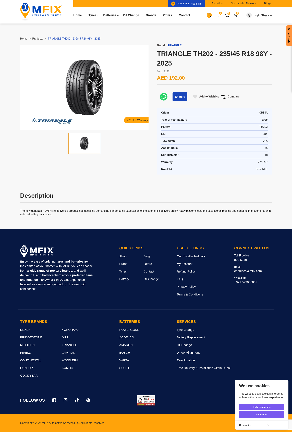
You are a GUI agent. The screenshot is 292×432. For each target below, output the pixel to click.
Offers (148, 264)
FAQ (180, 279)
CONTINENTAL (30, 360)
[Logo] (41, 12)
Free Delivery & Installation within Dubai (203, 368)
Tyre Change (185, 329)
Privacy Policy (186, 286)
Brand (123, 264)
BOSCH (124, 352)
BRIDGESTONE (31, 337)
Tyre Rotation (186, 360)
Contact (149, 271)
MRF (65, 337)
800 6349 (240, 260)
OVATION (68, 352)
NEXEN (25, 329)
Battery (124, 279)
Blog (147, 256)
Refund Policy (186, 271)
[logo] (37, 252)
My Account (184, 264)
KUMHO (67, 368)
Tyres (123, 271)
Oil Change (151, 279)
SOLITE (124, 368)
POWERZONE (129, 329)
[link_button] (209, 15)
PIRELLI (25, 352)
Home (23, 38)
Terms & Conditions (190, 294)
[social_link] (54, 400)
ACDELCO (126, 337)
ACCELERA (70, 360)
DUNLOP (26, 368)
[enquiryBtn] (164, 96)
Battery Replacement (191, 337)
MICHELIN (27, 345)
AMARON (126, 345)
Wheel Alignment (188, 352)
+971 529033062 (245, 282)
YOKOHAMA (70, 329)
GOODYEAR (29, 375)
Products (37, 38)
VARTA (124, 360)
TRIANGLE (69, 345)
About (123, 256)
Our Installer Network (191, 256)
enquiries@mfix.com (248, 271)
